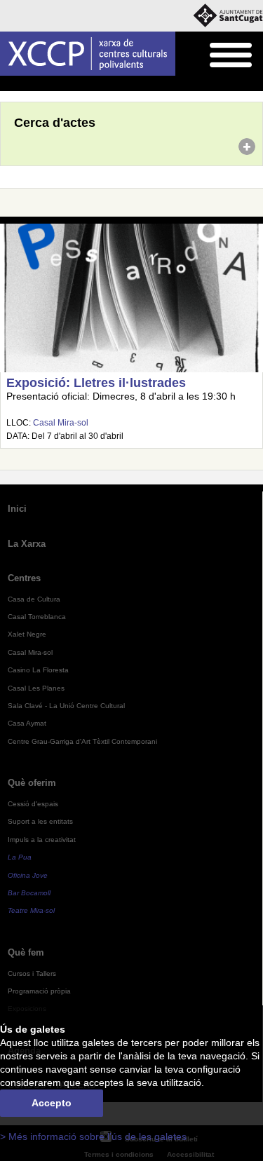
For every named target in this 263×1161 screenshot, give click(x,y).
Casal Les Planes (36, 688)
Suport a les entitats (40, 821)
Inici (7, 84)
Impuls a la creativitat (42, 839)
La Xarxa (27, 543)
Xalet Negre (27, 634)
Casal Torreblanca (37, 616)
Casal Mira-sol (60, 423)
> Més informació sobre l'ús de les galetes (93, 1137)
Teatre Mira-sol (31, 910)
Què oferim (32, 783)
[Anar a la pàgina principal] (87, 53)
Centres (24, 578)
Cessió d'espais (33, 804)
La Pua (20, 857)
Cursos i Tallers (32, 973)
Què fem (26, 952)
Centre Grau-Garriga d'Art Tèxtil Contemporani (82, 741)
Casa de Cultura (34, 599)
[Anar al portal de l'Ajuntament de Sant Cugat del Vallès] (228, 16)
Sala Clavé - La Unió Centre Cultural (66, 706)
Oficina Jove (28, 875)
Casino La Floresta (38, 670)
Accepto (52, 1103)
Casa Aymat (27, 723)
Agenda (38, 84)
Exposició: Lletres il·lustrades (96, 383)
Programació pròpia (39, 991)
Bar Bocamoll (29, 893)
